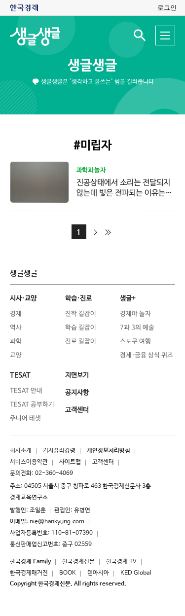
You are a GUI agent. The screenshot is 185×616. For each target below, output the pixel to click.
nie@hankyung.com (57, 521)
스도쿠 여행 (135, 341)
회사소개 (21, 450)
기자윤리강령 (59, 450)
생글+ (128, 298)
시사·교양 (23, 298)
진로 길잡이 (80, 341)
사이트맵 (70, 462)
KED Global (135, 573)
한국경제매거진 (29, 573)
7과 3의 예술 (137, 327)
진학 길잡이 (80, 314)
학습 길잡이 (80, 327)
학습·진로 (78, 298)
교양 (16, 355)
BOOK (67, 573)
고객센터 (103, 462)
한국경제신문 (78, 561)
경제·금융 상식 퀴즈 (146, 355)
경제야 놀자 (135, 314)
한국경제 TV (121, 561)
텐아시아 (98, 573)
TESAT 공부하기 (32, 404)
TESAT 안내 (26, 391)
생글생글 (92, 65)
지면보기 (77, 375)
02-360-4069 (54, 473)
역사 (16, 327)
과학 (16, 341)
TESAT (20, 375)
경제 (16, 314)
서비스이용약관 (29, 462)
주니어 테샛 (25, 418)
